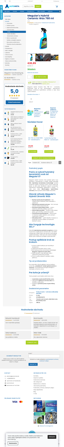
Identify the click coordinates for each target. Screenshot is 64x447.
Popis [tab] (29, 162)
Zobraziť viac (32, 342)
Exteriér (7, 21)
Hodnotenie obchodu (32, 309)
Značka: (34, 24)
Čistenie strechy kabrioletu (14, 44)
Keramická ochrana (12, 36)
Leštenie (7, 52)
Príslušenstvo (8, 48)
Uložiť (38, 98)
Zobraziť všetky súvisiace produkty (43, 158)
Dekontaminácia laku (12, 27)
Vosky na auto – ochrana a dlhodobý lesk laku (47, 292)
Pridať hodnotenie (14, 102)
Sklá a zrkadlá (8, 50)
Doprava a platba (38, 378)
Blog (35, 391)
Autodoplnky (8, 57)
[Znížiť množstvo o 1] (33, 78)
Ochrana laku (10, 29)
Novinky (7, 65)
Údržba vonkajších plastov (14, 40)
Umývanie (9, 23)
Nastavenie (13, 443)
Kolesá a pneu (10, 25)
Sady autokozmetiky (10, 61)
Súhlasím (52, 437)
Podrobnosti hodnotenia (48, 22)
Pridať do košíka (42, 77)
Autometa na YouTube (13, 385)
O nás (35, 393)
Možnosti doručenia (32, 72)
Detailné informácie (32, 94)
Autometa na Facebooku (13, 381)
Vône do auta (9, 54)
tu (15, 439)
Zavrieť (43, 99)
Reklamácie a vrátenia (40, 384)
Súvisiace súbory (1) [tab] (46, 162)
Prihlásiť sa (33, 364)
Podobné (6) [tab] (36, 162)
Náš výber (8, 19)
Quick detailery (11, 34)
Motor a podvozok (12, 38)
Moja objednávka (38, 390)
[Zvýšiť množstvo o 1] (33, 76)
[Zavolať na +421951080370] (6, 1)
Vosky (8, 32)
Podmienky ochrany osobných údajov (44, 387)
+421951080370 (11, 378)
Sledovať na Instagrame (46, 426)
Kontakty (30, 1)
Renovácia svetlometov (13, 42)
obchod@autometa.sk (13, 376)
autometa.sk (10, 383)
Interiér (7, 46)
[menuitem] (7, 11)
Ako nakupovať (38, 382)
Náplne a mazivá (9, 59)
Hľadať (38, 6)
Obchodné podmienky (40, 386)
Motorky (7, 63)
